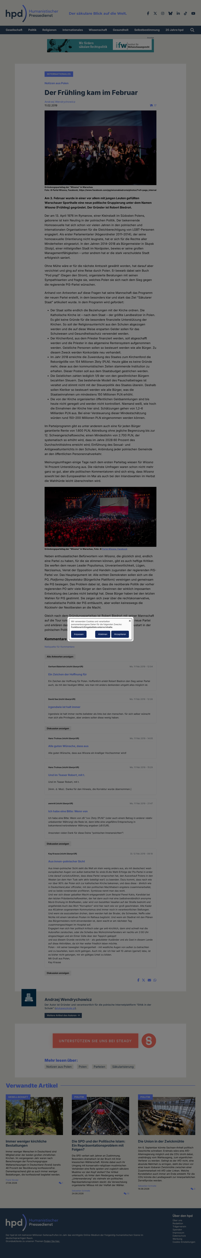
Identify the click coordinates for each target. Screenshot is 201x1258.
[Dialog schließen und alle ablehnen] (130, 620)
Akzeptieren (120, 634)
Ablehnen (102, 634)
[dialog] (100, 629)
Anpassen (79, 634)
